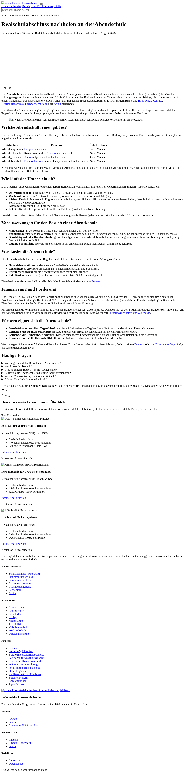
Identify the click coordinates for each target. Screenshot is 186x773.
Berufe (26, 6)
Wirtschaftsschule (19, 633)
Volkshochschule (18, 627)
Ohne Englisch (17, 671)
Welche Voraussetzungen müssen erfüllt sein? (30, 376)
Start (3, 15)
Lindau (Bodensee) (20, 742)
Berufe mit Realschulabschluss (26, 654)
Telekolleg (15, 623)
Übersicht (7, 6)
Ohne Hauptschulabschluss (24, 667)
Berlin (12, 746)
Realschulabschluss (12, 103)
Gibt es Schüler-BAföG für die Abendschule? (31, 369)
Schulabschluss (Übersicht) (24, 573)
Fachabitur (15, 589)
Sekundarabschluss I (60, 153)
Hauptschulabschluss (150, 100)
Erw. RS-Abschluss (42, 6)
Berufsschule (16, 610)
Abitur (57, 103)
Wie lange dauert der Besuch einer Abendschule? (33, 363)
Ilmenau (13, 739)
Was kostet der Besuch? (18, 366)
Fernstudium (16, 614)
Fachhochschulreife (36, 103)
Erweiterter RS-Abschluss (24, 725)
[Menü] (41, 4)
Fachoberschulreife (20, 583)
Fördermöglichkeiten (21, 651)
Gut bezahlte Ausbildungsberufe (27, 657)
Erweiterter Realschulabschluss (26, 661)
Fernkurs (139, 344)
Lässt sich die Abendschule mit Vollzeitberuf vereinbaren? (38, 372)
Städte (57, 6)
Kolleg (13, 617)
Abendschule (16, 607)
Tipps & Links (17, 684)
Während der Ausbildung (23, 664)
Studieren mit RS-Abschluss (25, 674)
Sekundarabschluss (20, 580)
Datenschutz (16, 763)
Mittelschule (16, 620)
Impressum (15, 760)
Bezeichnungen (18, 680)
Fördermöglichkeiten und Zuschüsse (129, 312)
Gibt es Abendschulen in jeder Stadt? (26, 379)
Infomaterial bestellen (13, 452)
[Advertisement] (74, 63)
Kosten (17, 6)
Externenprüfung (165, 344)
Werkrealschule (17, 630)
